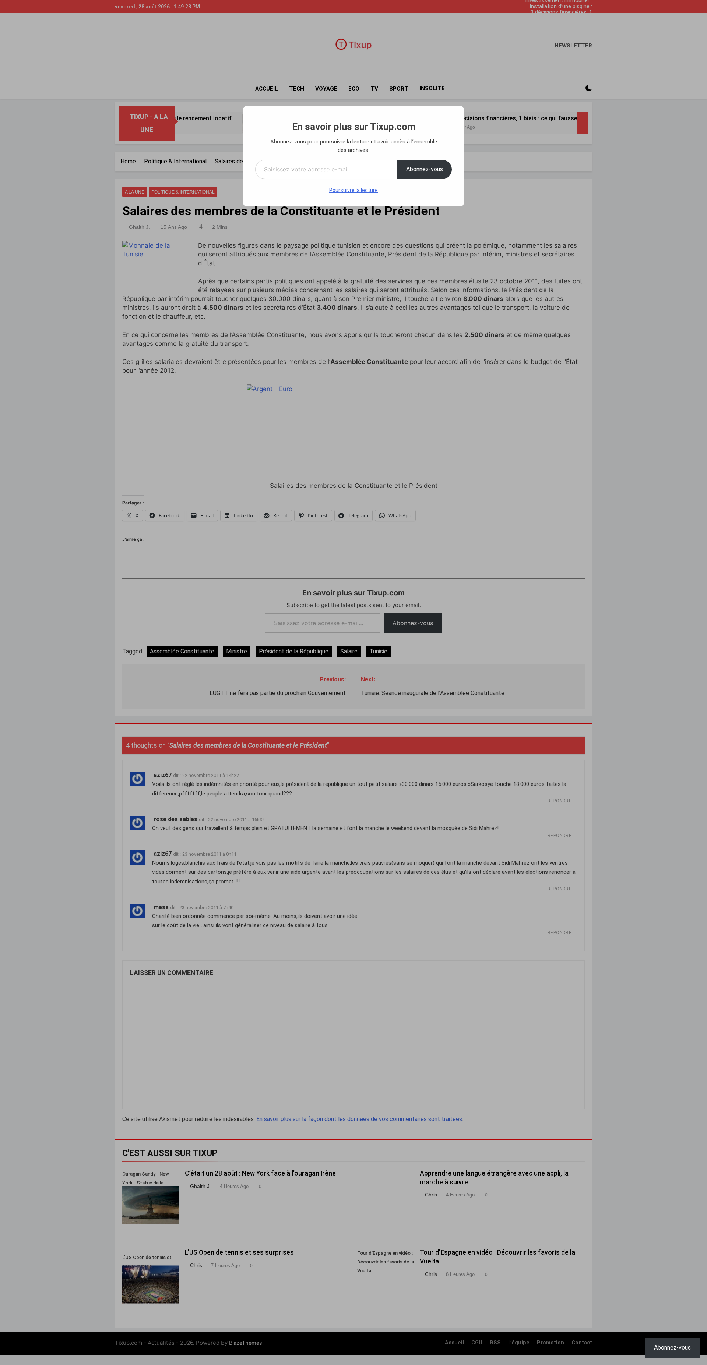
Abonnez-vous (424, 169)
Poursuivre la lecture (353, 190)
